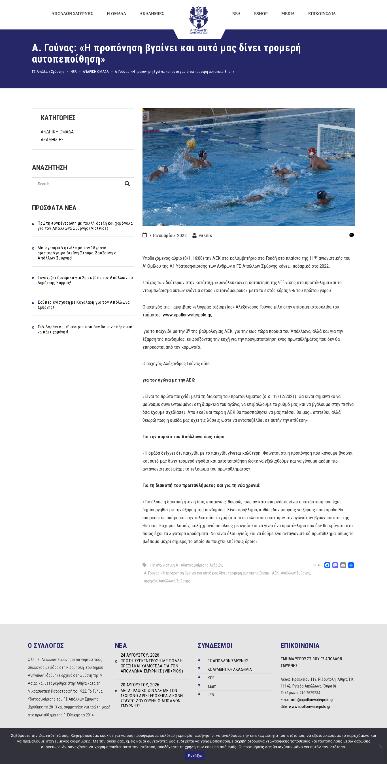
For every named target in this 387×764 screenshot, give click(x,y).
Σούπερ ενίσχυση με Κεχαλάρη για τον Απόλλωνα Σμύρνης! (84, 305)
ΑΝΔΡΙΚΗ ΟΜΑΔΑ (57, 132)
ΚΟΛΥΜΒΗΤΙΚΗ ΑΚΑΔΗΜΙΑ (230, 669)
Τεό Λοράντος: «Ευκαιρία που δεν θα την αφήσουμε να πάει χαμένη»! (85, 329)
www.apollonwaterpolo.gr (187, 315)
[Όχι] (380, 746)
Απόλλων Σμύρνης (295, 573)
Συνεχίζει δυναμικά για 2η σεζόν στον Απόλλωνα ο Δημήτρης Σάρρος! (85, 280)
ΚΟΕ (211, 677)
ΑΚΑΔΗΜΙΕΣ (52, 139)
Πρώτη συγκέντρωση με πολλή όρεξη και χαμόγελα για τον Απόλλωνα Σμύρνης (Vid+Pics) (85, 226)
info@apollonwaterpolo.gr (312, 699)
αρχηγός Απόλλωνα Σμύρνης (167, 581)
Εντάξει (195, 755)
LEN (211, 694)
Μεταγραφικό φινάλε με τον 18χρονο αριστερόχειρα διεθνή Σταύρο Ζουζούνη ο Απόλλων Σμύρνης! (77, 253)
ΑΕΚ (275, 573)
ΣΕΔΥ (212, 686)
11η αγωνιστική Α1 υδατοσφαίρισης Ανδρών (185, 565)
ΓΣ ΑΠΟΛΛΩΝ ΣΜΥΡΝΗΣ (228, 660)
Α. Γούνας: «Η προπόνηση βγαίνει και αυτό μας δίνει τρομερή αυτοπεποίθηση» (207, 573)
